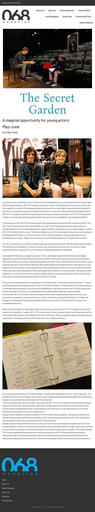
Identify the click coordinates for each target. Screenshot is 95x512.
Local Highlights (52, 16)
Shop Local (67, 16)
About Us (52, 10)
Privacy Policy (7, 501)
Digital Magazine (86, 23)
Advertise (40, 10)
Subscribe (6, 496)
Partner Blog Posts (83, 16)
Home (4, 480)
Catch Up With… (84, 10)
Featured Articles (67, 10)
